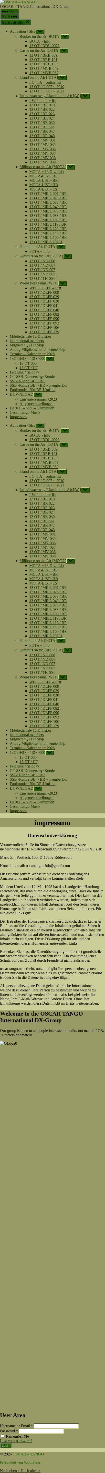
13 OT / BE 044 (41, 127)
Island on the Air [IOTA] (39, 77)
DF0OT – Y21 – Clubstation (32, 408)
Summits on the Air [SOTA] (41, 256)
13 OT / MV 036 (42, 149)
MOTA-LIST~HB (43, 185)
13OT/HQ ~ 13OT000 (27, 358)
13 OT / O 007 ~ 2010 (46, 87)
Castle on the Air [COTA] (40, 50)
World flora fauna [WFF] (39, 283)
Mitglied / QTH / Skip (27, 345)
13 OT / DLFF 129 (44, 332)
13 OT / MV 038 (42, 158)
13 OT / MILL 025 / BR (48, 198)
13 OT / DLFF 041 (44, 305)
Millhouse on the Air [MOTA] (43, 167)
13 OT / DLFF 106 (44, 327)
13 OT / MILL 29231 (46, 242)
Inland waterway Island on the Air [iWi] (50, 96)
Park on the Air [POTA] (38, 246)
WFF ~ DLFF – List (45, 288)
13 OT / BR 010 (42, 105)
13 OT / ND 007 (42, 265)
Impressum (18, 417)
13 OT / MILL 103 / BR (48, 220)
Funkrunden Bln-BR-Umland (32, 390)
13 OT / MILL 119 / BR (48, 224)
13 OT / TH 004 (42, 278)
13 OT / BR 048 (42, 136)
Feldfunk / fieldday (24, 372)
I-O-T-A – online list (45, 82)
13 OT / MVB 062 (43, 73)
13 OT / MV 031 (42, 140)
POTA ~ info (39, 251)
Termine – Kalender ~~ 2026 (32, 354)
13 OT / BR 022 (42, 109)
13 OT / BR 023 (42, 114)
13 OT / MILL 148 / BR (48, 233)
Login (6, 1445)
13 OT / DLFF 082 (44, 314)
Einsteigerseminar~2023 (38, 399)
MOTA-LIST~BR (43, 180)
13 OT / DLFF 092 (44, 323)
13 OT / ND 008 (42, 261)
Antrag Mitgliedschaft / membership (37, 349)
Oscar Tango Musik (25, 412)
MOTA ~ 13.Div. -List (46, 172)
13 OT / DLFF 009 (44, 292)
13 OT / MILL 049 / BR (48, 207)
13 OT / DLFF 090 (44, 319)
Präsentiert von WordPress (20, 1462)
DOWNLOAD (21, 394)
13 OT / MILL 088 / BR (48, 215)
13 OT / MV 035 (42, 144)
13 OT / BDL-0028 (44, 46)
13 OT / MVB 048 (43, 68)
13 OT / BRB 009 (43, 55)
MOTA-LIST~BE (43, 176)
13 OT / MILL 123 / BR (48, 229)
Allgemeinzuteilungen (36, 404)
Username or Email (16, 1426)
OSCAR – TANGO (28, 1454)
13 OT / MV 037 (42, 153)
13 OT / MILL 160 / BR (48, 237)
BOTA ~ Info (39, 41)
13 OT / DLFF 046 (44, 310)
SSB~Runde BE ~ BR (27, 381)
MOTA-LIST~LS (43, 189)
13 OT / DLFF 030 (44, 301)
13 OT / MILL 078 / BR (48, 211)
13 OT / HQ (29, 368)
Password (9, 1431)
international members (27, 341)
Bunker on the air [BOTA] (40, 36)
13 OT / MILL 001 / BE (48, 194)
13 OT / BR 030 (42, 123)
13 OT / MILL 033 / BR (48, 202)
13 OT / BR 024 (42, 118)
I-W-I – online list (42, 101)
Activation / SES (23, 31)
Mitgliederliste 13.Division (30, 336)
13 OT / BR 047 (42, 131)
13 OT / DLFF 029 (44, 297)
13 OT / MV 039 (42, 162)
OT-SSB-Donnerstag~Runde (32, 376)
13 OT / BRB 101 (43, 60)
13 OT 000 (28, 363)
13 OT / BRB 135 (43, 64)
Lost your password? (16, 1441)
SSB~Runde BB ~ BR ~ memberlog (38, 385)
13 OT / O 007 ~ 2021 (46, 91)
